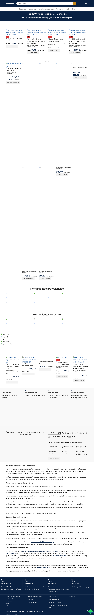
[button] (12, 46)
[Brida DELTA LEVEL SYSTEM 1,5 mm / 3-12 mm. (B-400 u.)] (36, 32)
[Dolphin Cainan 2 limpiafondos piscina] (30, 114)
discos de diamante (59, 556)
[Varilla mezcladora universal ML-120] (80, 360)
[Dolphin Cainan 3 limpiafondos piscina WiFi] (64, 114)
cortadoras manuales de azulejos (33, 551)
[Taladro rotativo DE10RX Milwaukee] (62, 357)
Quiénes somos (54, 599)
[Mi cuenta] (80, 3)
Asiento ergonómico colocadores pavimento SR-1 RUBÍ (12, 372)
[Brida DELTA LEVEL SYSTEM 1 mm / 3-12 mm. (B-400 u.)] (57, 32)
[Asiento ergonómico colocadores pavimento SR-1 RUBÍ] (13, 360)
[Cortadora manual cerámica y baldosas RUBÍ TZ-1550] (30, 360)
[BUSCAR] (74, 3)
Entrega (30, 599)
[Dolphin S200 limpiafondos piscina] (47, 114)
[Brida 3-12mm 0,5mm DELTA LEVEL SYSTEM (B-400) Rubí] (79, 32)
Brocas (7, 327)
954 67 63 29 (10, 605)
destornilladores (11, 553)
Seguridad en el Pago (35, 596)
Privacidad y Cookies (56, 602)
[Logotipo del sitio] (10, 3)
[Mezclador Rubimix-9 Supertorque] (13, 64)
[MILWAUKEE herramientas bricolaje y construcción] (47, 338)
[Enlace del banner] (19, 294)
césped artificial (42, 567)
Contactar (52, 596)
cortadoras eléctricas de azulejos (42, 542)
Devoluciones (32, 602)
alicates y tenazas (52, 551)
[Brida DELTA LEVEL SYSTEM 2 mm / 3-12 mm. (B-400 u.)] (15, 32)
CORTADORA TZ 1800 (54, 458)
